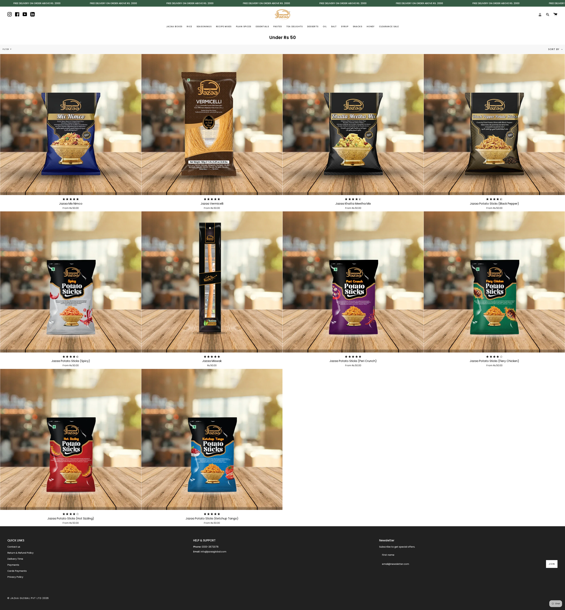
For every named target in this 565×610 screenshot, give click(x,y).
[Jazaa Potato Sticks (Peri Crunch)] (353, 282)
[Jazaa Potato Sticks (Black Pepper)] (494, 124)
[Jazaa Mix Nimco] (70, 124)
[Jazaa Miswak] (211, 282)
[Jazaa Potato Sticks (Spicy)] (70, 282)
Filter (6, 49)
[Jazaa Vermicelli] (211, 124)
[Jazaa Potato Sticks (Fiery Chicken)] (494, 282)
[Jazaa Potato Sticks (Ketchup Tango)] (211, 439)
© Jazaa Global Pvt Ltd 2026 (28, 598)
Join (552, 563)
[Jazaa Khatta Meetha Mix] (353, 124)
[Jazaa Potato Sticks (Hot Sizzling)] (70, 439)
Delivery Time (15, 559)
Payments (13, 565)
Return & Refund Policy (20, 553)
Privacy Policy (15, 577)
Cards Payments (17, 571)
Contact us (13, 546)
